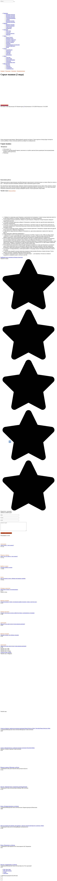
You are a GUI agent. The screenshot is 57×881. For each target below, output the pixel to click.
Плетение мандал (10, 33)
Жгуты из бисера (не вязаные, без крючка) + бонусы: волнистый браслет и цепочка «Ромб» (22, 825)
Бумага (5, 48)
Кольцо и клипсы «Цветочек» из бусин (10, 767)
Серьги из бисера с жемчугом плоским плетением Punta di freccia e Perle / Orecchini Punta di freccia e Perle (25, 728)
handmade (3, 257)
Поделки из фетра (10, 41)
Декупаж (8, 57)
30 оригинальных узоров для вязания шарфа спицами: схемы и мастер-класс (19, 601)
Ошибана (8, 52)
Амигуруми (9, 27)
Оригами (8, 53)
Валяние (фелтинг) (10, 46)
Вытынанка (9, 54)
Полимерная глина (10, 62)
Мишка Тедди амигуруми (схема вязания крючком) (13, 624)
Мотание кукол (9, 38)
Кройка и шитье (10, 42)
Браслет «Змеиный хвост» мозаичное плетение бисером (14, 786)
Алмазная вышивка (10, 18)
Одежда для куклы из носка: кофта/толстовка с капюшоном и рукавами (17, 613)
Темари (8, 19)
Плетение (5, 29)
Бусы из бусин (12, 190)
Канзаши (8, 43)
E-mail (4, 872)
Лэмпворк (8, 61)
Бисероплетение (4, 105)
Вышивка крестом (10, 14)
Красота (8, 65)
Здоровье (8, 66)
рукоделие (20, 257)
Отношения (9, 67)
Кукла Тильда (9, 37)
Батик (7, 47)
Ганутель (8, 32)
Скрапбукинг (9, 49)
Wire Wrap (8, 30)
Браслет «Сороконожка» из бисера (9, 864)
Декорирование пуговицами (13, 44)
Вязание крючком (10, 25)
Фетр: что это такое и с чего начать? (9, 556)
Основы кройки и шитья (6, 567)
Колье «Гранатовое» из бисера (8, 845)
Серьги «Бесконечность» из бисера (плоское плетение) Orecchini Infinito (18, 747)
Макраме (8, 34)
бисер (6, 257)
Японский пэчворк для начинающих (9, 589)
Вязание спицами (10, 24)
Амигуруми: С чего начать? (7, 545)
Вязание (5, 23)
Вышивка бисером (10, 17)
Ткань (4, 36)
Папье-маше (9, 58)
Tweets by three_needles (6, 652)
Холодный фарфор (10, 59)
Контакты (5, 873)
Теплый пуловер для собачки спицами (10, 635)
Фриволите (8, 28)
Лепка (4, 56)
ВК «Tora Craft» (7, 869)
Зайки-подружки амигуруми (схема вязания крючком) (13, 646)
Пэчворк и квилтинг (11, 39)
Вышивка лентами (10, 15)
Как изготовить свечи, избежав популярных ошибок (13, 578)
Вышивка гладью (10, 20)
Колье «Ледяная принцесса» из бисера (10, 806)
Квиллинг (8, 51)
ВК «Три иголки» (7, 870)
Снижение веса (9, 68)
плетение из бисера (13, 257)
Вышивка (5, 13)
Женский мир (6, 63)
